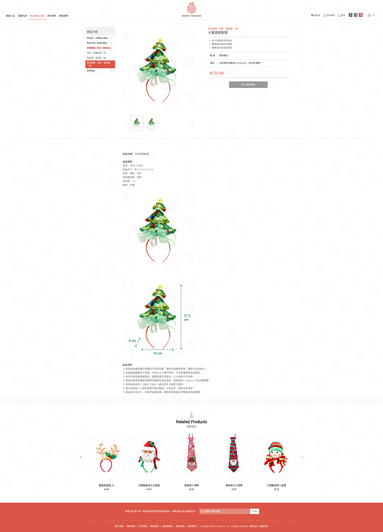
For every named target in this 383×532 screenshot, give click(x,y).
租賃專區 (91, 70)
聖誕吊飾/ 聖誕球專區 (97, 43)
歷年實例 (51, 16)
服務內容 (22, 16)
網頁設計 (253, 526)
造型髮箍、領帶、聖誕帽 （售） (98, 64)
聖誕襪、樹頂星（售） (97, 58)
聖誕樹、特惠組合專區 (97, 38)
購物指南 (131, 526)
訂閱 (255, 511)
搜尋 (343, 15)
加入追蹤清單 (248, 84)
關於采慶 (119, 526)
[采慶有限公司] (191, 9)
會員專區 (331, 15)
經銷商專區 (167, 526)
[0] (136, 123)
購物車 (317, 15)
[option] (159, 70)
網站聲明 (192, 526)
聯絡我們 (63, 16)
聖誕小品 (10, 16)
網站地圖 (180, 526)
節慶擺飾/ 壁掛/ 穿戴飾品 (99, 48)
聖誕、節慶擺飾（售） (97, 53)
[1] (151, 123)
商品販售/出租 (37, 16)
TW (374, 15)
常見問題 (143, 526)
